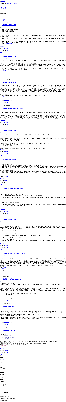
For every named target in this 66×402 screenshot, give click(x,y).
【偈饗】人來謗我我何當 (9, 82)
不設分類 (4, 366)
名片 (3, 20)
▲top (1, 52)
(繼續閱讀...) (2, 46)
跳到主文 (2, 10)
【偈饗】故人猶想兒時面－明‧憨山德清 (13, 253)
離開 (6, 400)
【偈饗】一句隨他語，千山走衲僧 (11, 279)
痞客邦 (5, 48)
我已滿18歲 (2, 400)
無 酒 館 (3, 8)
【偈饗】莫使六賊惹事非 (9, 330)
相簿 (3, 18)
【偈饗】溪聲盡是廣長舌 (9, 159)
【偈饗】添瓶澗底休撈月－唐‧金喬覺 (13, 108)
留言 (8, 48)
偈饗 (7, 50)
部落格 (3, 19)
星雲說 (4, 70)
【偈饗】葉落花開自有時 (9, 25)
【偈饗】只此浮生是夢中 (9, 130)
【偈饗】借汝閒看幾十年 (9, 56)
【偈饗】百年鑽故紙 (8, 306)
